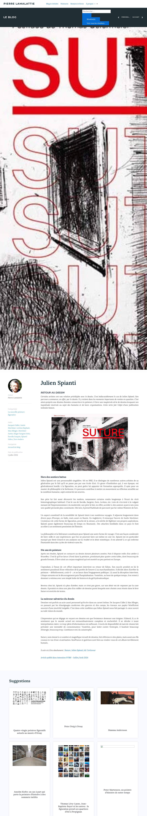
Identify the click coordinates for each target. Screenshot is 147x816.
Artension (64, 657)
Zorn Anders (19, 439)
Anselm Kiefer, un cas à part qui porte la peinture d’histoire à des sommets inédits (29, 794)
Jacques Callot (14, 425)
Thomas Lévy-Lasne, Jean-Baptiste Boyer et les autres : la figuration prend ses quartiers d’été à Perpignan (73, 807)
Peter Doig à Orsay (73, 726)
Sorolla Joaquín (14, 436)
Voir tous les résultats (95, 23)
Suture (80, 650)
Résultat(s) (91, 19)
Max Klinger (13, 431)
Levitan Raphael (23, 428)
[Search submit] (86, 15)
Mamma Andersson (117, 730)
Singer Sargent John (22, 434)
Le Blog (10, 17)
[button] (92, 4)
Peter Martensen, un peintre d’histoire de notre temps (117, 791)
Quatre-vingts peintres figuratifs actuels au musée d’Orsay (29, 731)
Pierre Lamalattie (19, 3)
